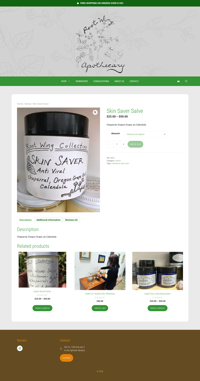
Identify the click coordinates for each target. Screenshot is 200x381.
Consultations (101, 81)
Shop (64, 81)
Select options (42, 308)
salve (123, 163)
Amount (115, 133)
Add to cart (135, 144)
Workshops (82, 81)
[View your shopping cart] (178, 81)
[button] (186, 81)
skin (127, 163)
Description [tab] (25, 220)
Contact (134, 81)
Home (20, 104)
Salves (28, 104)
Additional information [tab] (48, 220)
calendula (116, 163)
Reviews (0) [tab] (71, 220)
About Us (119, 81)
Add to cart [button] (99, 308)
